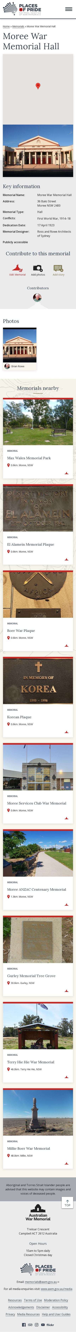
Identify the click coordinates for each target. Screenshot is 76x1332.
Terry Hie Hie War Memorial (30, 1062)
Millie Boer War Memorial (28, 1148)
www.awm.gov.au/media (56, 1289)
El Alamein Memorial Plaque (30, 544)
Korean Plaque (19, 717)
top (68, 1205)
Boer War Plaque (21, 630)
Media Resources (28, 1314)
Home (6, 26)
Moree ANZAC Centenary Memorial (36, 889)
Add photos (38, 274)
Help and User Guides (56, 1314)
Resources (15, 1300)
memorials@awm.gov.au (41, 1282)
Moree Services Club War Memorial (36, 803)
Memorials (18, 26)
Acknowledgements (21, 1307)
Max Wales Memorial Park (29, 458)
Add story (58, 274)
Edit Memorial (17, 274)
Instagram (36, 1325)
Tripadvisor (30, 1325)
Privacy (10, 1314)
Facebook (24, 1325)
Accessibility (60, 1307)
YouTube (43, 1325)
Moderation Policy (56, 1300)
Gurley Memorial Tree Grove (31, 976)
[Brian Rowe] (37, 297)
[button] (68, 9)
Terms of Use (33, 1300)
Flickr (50, 1325)
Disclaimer (43, 1307)
